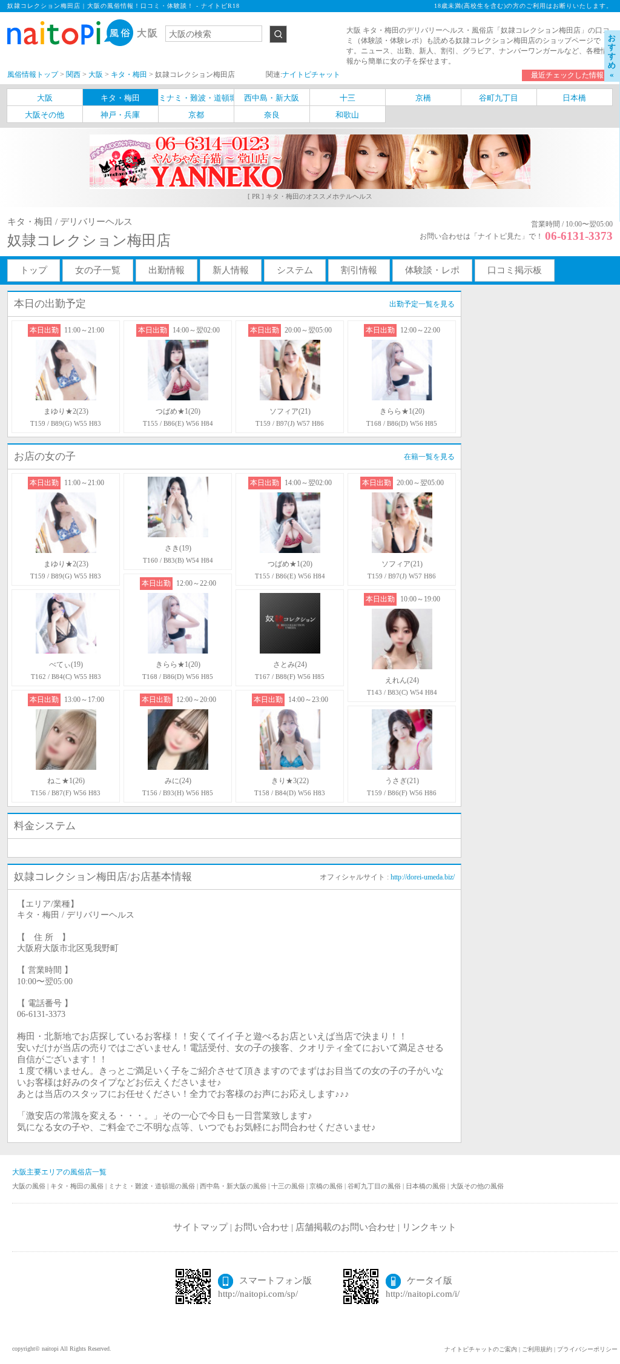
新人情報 (231, 270)
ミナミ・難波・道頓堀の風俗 (152, 1186)
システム (295, 270)
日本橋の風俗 (426, 1186)
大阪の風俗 (29, 1186)
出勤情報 (166, 270)
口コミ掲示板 (514, 270)
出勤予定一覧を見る (422, 304)
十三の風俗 (288, 1186)
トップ (33, 270)
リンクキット (429, 1227)
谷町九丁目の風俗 (375, 1186)
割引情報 (359, 270)
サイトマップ (200, 1227)
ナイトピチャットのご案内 (480, 1349)
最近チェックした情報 (567, 75)
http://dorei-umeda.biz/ (423, 877)
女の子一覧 (97, 270)
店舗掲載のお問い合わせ (345, 1227)
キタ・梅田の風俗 (77, 1186)
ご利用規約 (537, 1349)
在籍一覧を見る (429, 456)
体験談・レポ (432, 270)
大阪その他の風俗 (477, 1186)
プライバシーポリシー (587, 1349)
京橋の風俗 (327, 1186)
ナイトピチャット (311, 74)
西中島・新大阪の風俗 (234, 1186)
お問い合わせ (261, 1227)
